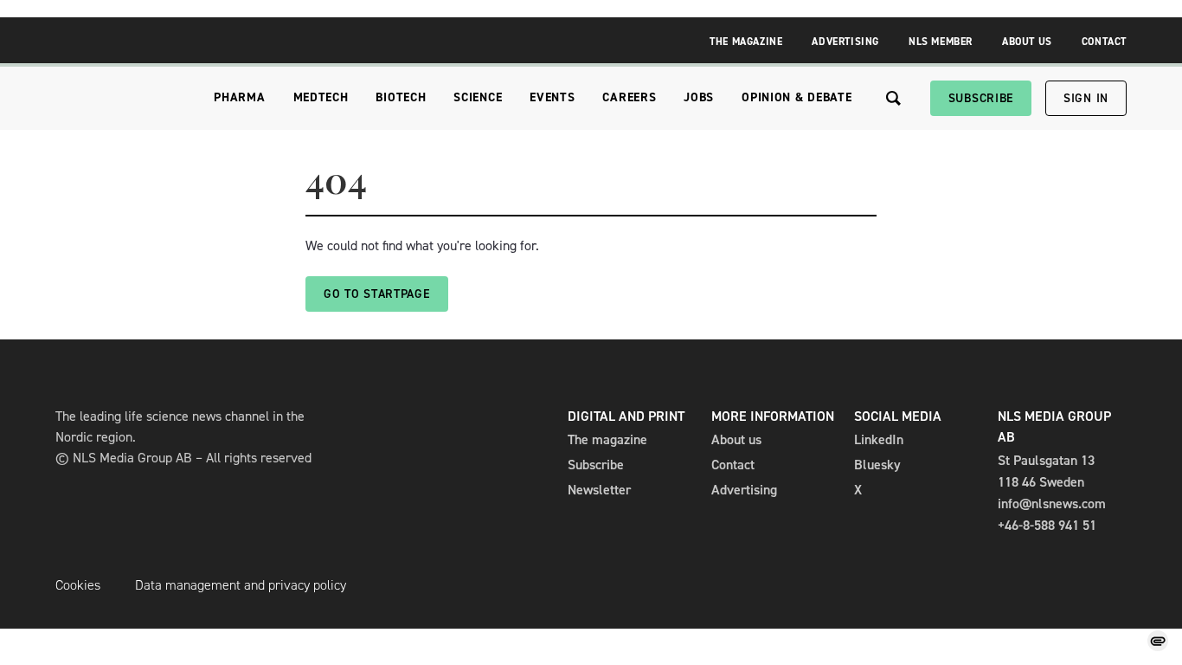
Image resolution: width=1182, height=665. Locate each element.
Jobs (699, 97)
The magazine (607, 439)
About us (736, 439)
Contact (1104, 41)
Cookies (77, 585)
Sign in (1085, 98)
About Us (1027, 41)
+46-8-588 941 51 (1047, 525)
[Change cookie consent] (1157, 640)
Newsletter (599, 490)
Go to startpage (377, 294)
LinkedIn (878, 439)
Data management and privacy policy (240, 585)
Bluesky (877, 464)
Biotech (401, 97)
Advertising (845, 41)
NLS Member (941, 41)
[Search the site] (893, 98)
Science (477, 97)
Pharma (239, 97)
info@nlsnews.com (1052, 503)
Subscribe (980, 98)
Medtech (321, 97)
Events (552, 97)
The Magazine (746, 41)
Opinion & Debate (796, 97)
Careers (629, 97)
